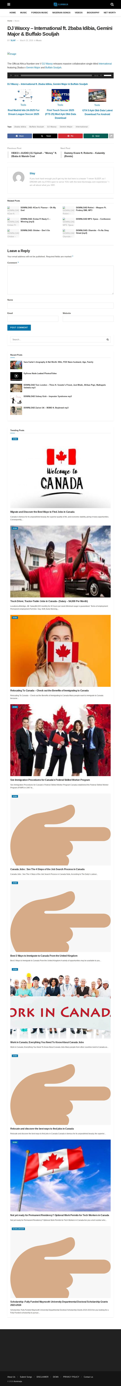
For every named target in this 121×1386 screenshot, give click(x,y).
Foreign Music (39, 12)
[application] (60, 75)
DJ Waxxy (47, 63)
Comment (13, 262)
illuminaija (18, 1381)
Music (23, 12)
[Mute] (101, 75)
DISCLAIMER (42, 1377)
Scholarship (18, 1229)
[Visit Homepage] (60, 4)
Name (10, 300)
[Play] (11, 75)
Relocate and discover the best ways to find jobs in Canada (42, 1128)
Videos (78, 12)
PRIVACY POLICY (71, 1377)
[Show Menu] (8, 4)
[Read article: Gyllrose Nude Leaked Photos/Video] (16, 376)
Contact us (88, 1377)
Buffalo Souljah (53, 67)
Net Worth (110, 12)
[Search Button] (112, 4)
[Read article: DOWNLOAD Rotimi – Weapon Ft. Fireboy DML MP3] (69, 210)
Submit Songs (26, 1377)
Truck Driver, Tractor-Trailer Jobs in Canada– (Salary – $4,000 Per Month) (49, 601)
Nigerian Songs (61, 12)
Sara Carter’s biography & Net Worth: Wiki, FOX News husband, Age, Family (58, 362)
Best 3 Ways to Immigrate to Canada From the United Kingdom (43, 956)
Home (13, 12)
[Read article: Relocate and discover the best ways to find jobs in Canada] (60, 1089)
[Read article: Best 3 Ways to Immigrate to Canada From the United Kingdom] (60, 916)
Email (10, 313)
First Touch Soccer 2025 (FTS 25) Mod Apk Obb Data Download (60, 114)
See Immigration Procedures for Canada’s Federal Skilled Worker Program (50, 780)
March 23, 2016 (26, 40)
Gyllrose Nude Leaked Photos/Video (40, 373)
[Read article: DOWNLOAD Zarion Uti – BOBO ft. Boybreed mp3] (16, 410)
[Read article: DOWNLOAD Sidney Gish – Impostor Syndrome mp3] (16, 399)
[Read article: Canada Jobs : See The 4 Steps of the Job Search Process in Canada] (60, 829)
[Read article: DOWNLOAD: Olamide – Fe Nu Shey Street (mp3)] (69, 233)
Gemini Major (33, 67)
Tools (23, 105)
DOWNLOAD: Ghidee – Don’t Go (35, 230)
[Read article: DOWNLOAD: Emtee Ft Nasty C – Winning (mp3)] (13, 222)
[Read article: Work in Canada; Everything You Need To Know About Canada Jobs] (60, 1003)
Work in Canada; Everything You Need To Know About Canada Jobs (47, 1042)
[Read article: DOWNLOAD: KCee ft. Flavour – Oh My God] (13, 210)
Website (67, 313)
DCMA (56, 1377)
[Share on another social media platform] (111, 136)
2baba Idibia (20, 127)
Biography (93, 12)
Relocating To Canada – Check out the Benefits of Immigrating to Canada (49, 690)
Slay (13, 40)
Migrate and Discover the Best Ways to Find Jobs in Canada (42, 512)
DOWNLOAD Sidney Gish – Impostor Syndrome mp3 (48, 396)
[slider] (108, 75)
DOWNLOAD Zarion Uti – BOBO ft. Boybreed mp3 (46, 408)
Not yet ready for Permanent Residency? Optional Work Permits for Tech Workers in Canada (59, 1215)
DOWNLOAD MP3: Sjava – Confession (93, 219)
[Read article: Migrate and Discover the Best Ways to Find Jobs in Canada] (60, 472)
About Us (11, 1377)
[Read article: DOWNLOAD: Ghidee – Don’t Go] (13, 233)
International (105, 63)
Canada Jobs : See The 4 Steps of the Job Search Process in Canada (47, 869)
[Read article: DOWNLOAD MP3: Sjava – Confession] (69, 222)
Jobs (15, 439)
